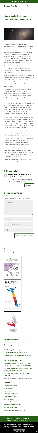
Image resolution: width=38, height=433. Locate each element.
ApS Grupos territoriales (11, 394)
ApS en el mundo (9, 388)
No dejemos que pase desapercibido (14, 355)
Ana (5, 366)
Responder (29, 185)
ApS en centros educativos (11, 385)
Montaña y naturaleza (10, 407)
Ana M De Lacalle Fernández (18, 174)
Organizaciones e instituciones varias (14, 410)
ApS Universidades (9, 399)
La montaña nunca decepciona (13, 352)
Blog (25, 23)
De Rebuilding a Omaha (10, 350)
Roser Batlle (9, 23)
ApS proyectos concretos (11, 396)
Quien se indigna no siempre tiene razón (15, 345)
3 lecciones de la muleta (26, 378)
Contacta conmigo (9, 252)
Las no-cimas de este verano (12, 342)
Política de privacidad (22, 418)
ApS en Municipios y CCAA (11, 391)
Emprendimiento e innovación (12, 402)
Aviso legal (10, 418)
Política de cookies (12, 421)
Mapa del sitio (25, 421)
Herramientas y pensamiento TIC (13, 404)
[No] (36, 428)
